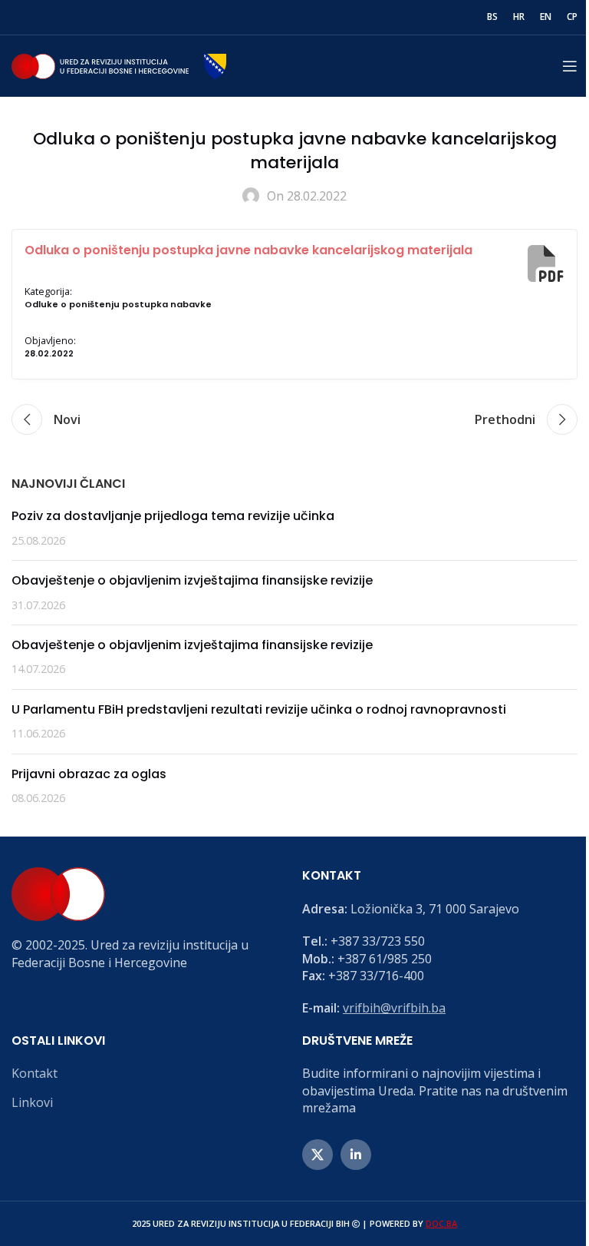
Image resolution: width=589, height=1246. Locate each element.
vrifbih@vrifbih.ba (394, 1007)
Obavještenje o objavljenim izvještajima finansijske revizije (192, 580)
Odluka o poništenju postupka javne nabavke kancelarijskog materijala (248, 250)
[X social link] (317, 1154)
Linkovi (32, 1102)
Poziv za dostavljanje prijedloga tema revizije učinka (173, 516)
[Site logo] (119, 64)
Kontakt (35, 1073)
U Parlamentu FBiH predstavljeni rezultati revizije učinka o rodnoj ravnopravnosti (259, 709)
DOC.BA (441, 1223)
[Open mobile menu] (569, 66)
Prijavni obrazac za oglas (89, 774)
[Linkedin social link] (356, 1154)
